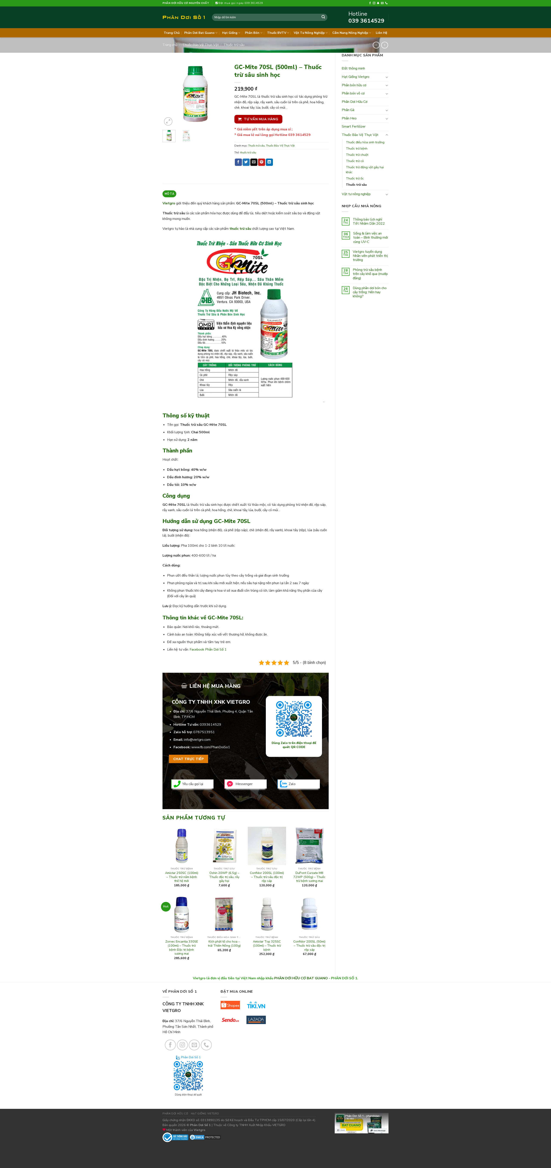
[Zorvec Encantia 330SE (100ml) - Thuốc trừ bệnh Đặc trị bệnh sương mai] (182, 914)
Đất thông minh (353, 68)
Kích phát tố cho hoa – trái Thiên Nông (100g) (224, 943)
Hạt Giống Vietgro (355, 76)
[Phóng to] (168, 121)
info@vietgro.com (197, 739)
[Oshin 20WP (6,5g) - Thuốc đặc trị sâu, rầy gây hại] (224, 846)
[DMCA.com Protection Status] (205, 1137)
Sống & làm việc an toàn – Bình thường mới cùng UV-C (370, 237)
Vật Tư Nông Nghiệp (309, 33)
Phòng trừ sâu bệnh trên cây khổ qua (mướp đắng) (370, 274)
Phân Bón (252, 33)
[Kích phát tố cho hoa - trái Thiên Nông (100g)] (224, 914)
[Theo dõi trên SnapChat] (378, 3)
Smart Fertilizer (353, 126)
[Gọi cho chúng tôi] (386, 3)
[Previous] (169, 94)
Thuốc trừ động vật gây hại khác (365, 169)
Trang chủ (170, 45)
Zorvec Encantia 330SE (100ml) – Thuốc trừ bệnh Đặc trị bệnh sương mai (181, 948)
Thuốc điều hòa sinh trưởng (365, 142)
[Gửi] (323, 17)
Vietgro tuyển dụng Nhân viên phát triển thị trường (370, 256)
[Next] (221, 94)
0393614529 (210, 724)
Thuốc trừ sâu (234, 45)
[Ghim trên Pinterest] (261, 162)
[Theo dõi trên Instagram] (374, 3)
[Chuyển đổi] (386, 77)
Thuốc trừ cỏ (355, 161)
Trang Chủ (172, 33)
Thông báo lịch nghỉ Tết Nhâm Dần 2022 (369, 222)
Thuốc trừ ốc (355, 178)
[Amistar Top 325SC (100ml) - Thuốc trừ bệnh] (267, 914)
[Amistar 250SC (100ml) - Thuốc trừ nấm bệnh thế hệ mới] (182, 846)
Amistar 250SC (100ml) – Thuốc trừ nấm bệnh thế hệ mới (181, 877)
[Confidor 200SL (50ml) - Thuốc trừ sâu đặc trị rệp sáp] (309, 914)
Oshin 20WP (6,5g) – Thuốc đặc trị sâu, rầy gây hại (224, 877)
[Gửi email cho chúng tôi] (382, 3)
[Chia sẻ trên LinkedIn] (269, 162)
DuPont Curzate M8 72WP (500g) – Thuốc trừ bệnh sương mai (309, 877)
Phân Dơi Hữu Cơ (354, 101)
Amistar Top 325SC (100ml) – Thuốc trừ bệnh (267, 946)
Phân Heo (349, 118)
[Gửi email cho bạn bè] (253, 162)
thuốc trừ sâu (248, 152)
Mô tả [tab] (169, 194)
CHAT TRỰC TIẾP (188, 759)
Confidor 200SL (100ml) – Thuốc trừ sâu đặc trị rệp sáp (267, 877)
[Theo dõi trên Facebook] (370, 3)
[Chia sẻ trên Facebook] (238, 162)
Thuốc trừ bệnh (356, 148)
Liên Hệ (381, 33)
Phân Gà (348, 110)
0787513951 (204, 732)
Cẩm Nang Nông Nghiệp (350, 33)
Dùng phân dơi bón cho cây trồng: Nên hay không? (370, 292)
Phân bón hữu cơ (354, 85)
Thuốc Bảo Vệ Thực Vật (200, 45)
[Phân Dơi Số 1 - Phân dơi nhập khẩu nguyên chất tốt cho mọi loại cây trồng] (184, 17)
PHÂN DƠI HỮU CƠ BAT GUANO (301, 978)
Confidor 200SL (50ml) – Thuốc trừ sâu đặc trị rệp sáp (309, 946)
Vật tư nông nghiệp (356, 194)
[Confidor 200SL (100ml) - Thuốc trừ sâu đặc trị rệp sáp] (267, 846)
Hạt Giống (229, 33)
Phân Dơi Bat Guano (199, 33)
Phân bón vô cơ (353, 93)
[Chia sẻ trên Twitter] (246, 162)
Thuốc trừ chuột (357, 155)
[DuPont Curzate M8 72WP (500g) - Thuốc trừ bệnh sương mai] (309, 846)
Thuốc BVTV (276, 33)
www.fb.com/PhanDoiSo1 (210, 747)
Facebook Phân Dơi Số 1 (208, 649)
